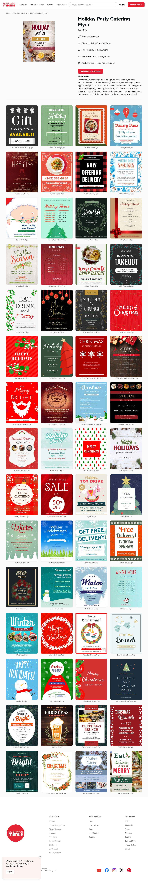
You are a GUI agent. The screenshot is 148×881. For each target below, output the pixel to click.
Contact (128, 837)
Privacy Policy (130, 845)
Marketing (53, 837)
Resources (61, 5)
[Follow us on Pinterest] (129, 870)
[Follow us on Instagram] (114, 870)
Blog (90, 829)
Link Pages (53, 849)
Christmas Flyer (19, 13)
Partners (128, 833)
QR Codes (53, 845)
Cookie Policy (16, 866)
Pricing (50, 5)
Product (23, 5)
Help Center (94, 833)
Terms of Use (130, 841)
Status (127, 849)
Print (90, 821)
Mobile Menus (54, 841)
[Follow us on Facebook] (106, 870)
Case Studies (94, 825)
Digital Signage (55, 829)
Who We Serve (37, 5)
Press (127, 829)
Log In (122, 5)
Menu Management (57, 825)
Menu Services (55, 853)
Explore (92, 837)
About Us (129, 825)
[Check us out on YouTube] (99, 870)
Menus (8, 13)
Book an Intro (135, 5)
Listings (52, 833)
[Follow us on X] (121, 870)
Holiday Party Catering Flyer (38, 13)
